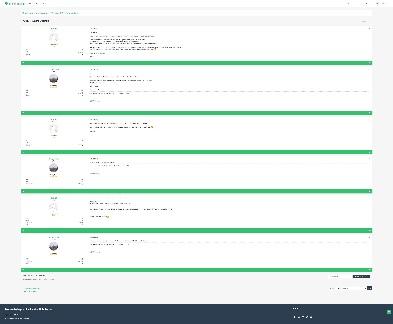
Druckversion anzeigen (33, 289)
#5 (369, 198)
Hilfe (42, 3)
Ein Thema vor (40, 275)
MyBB (27, 318)
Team (36, 3)
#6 (369, 237)
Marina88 (54, 29)
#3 (369, 119)
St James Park (54, 70)
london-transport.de (42, 13)
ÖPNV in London (54, 13)
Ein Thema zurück (29, 275)
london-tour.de (16, 4)
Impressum (20, 315)
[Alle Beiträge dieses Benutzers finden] (23, 62)
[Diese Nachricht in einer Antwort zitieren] (369, 62)
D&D (15, 318)
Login (377, 3)
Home (29, 3)
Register (385, 3)
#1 (369, 28)
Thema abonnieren (31, 291)
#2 (369, 69)
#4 (369, 159)
